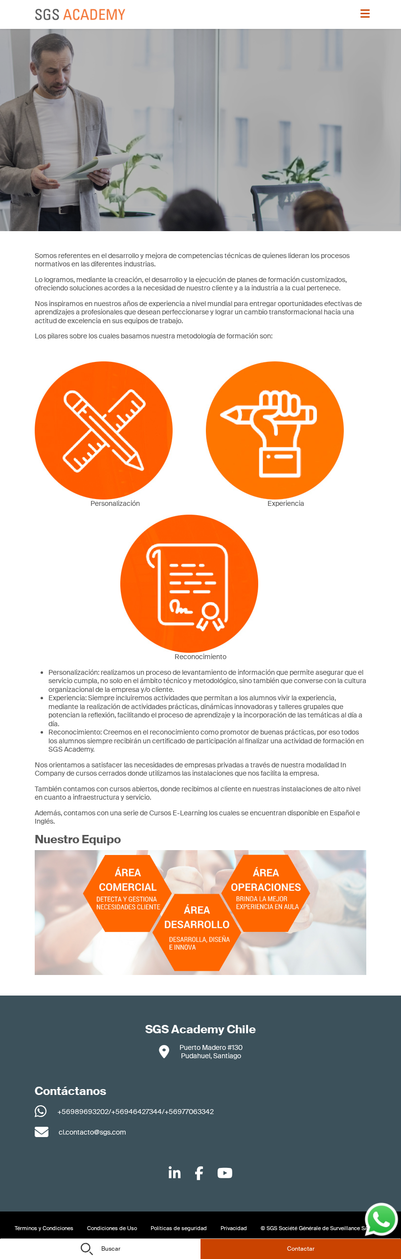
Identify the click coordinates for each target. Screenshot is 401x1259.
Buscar (110, 1249)
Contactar (300, 1249)
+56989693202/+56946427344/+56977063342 (135, 1111)
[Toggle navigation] (366, 14)
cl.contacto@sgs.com (92, 1132)
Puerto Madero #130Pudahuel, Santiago (211, 1052)
